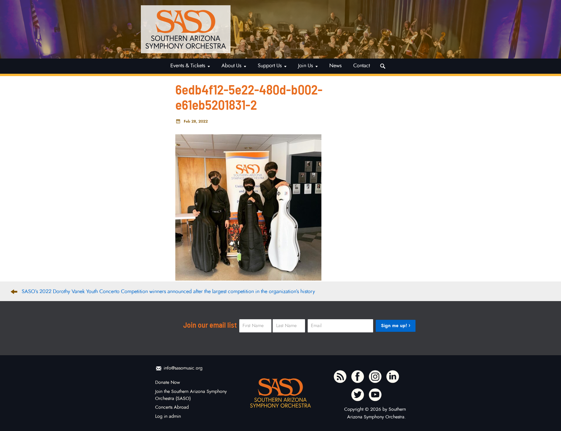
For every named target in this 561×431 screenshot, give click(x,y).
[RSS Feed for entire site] (340, 376)
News (335, 65)
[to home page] (186, 29)
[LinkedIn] (392, 376)
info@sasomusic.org (183, 368)
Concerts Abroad (172, 407)
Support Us (270, 65)
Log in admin (168, 416)
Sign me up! (394, 325)
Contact (361, 65)
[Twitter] (357, 394)
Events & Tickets (187, 65)
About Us (231, 65)
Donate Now (167, 382)
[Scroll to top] (544, 416)
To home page (280, 393)
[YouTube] (375, 394)
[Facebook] (357, 376)
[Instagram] (375, 376)
